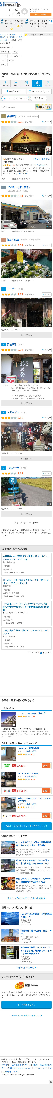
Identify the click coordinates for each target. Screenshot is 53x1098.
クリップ (47, 122)
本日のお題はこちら (26, 1005)
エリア (5, 85)
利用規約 (33, 1065)
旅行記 (22, 23)
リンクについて (40, 1068)
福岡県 (12, 37)
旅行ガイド (7, 23)
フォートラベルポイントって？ (40, 35)
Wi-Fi (18, 22)
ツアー (15, 23)
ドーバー (11, 289)
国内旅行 (13, 34)
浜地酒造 (11, 344)
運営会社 (5, 1065)
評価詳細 (28, 122)
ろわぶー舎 (13, 468)
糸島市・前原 (30, 751)
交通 (3, 60)
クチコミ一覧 (41, 159)
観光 (15, 52)
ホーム (3, 34)
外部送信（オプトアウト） (19, 1068)
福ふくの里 (13, 239)
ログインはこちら (12, 15)
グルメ (3, 56)
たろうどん (39, 165)
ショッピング (15, 56)
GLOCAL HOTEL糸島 (28, 773)
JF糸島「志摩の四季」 (19, 187)
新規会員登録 (40, 14)
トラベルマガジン (44, 23)
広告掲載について (19, 1065)
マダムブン (13, 412)
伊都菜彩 (11, 116)
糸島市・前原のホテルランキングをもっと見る (26, 826)
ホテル (11, 23)
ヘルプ (16, 1072)
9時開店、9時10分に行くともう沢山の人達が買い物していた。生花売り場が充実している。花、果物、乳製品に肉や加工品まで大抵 (26, 171)
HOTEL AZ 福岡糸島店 (28, 748)
